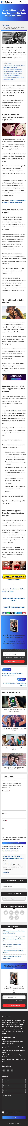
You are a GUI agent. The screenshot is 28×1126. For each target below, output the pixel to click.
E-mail (4, 820)
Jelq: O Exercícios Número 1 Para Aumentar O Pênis (13, 1051)
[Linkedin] (16, 613)
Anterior (7, 669)
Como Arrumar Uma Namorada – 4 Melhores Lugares (14, 729)
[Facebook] (4, 613)
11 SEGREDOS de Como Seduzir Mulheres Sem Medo (14, 684)
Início (3, 24)
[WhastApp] (8, 613)
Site (3, 828)
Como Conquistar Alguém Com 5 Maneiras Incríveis (14, 748)
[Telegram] (20, 613)
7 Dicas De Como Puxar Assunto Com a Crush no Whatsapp (14, 710)
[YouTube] (11, 913)
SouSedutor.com (18, 1123)
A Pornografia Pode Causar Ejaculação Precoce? (12, 1055)
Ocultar (9, 63)
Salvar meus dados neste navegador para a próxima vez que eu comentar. (14, 838)
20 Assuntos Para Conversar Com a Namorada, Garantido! (14, 768)
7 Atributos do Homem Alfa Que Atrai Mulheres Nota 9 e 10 (12, 674)
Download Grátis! (14, 661)
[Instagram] (17, 913)
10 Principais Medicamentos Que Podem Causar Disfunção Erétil (12, 1042)
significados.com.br (16, 411)
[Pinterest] (24, 613)
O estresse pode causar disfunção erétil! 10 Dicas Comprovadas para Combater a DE (13, 939)
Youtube (21, 607)
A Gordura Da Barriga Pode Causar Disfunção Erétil (13, 1060)
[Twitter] (12, 613)
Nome (4, 813)
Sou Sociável (5, 25)
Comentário (6, 791)
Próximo (21, 679)
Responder (6, 872)
